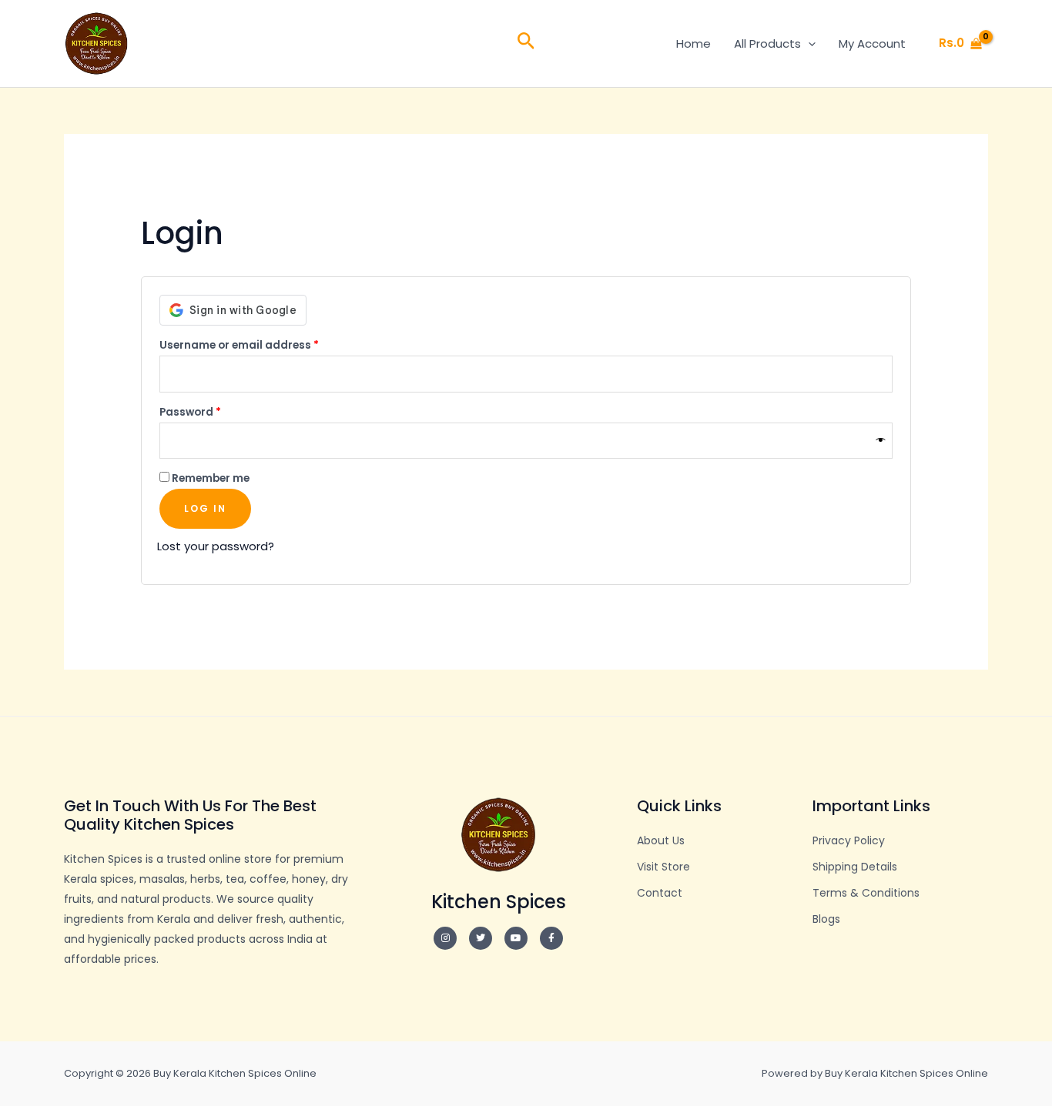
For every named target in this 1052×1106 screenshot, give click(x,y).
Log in (205, 508)
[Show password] (881, 441)
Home (693, 43)
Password (214, 410)
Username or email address (263, 344)
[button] (526, 43)
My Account (872, 43)
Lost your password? (215, 546)
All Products (767, 43)
